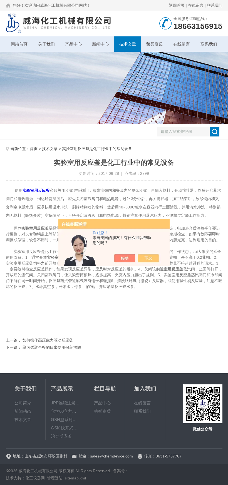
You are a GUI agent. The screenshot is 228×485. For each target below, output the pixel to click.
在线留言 (196, 5)
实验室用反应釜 (36, 190)
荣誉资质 (154, 44)
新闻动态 (22, 411)
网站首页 (19, 44)
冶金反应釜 (61, 436)
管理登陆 (55, 478)
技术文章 (127, 44)
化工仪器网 (35, 478)
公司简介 (22, 403)
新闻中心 (100, 44)
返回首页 (177, 5)
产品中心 (73, 44)
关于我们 (46, 44)
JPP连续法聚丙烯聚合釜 (65, 403)
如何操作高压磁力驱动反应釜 (48, 340)
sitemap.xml (75, 478)
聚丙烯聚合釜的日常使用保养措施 (52, 347)
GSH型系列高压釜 (65, 419)
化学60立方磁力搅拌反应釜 (65, 411)
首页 (34, 148)
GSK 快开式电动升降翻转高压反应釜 (65, 428)
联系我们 (214, 5)
